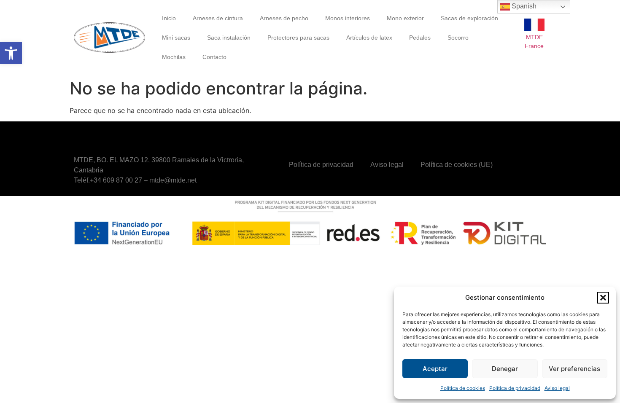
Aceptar (435, 369)
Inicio (169, 18)
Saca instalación (229, 37)
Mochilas (174, 57)
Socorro (458, 37)
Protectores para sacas (298, 37)
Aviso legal (557, 388)
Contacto (214, 57)
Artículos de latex (369, 37)
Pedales (420, 37)
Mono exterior (405, 18)
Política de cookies (462, 388)
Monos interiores (347, 18)
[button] (11, 53)
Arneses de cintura (218, 18)
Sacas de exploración (469, 18)
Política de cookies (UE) (457, 164)
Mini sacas (176, 37)
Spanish (523, 6)
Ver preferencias (574, 369)
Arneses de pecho (284, 18)
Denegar (505, 369)
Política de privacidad (514, 388)
